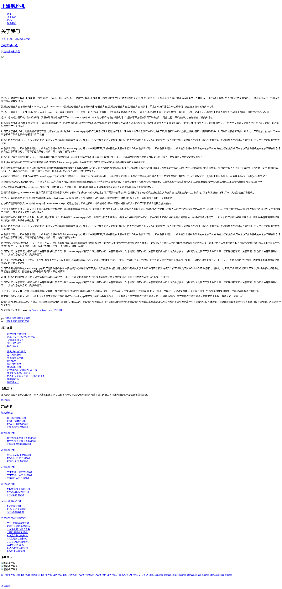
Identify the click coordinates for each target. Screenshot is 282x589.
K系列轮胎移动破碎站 (18, 526)
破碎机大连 (13, 382)
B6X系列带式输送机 (17, 548)
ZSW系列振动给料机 (17, 541)
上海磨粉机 (22, 575)
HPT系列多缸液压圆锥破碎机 (22, 441)
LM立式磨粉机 (14, 506)
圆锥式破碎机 (8, 432)
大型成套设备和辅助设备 (14, 518)
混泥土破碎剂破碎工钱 (17, 321)
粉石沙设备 (13, 346)
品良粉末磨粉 (14, 354)
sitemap (152, 575)
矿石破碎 (143, 575)
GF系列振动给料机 (17, 538)
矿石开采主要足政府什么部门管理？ (26, 376)
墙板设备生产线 (15, 357)
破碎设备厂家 (114, 575)
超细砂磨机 (69, 575)
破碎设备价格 (99, 575)
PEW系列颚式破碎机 (17, 424)
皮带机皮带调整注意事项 (18, 318)
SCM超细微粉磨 (15, 512)
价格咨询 (6, 586)
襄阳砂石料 (13, 379)
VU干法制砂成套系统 (18, 523)
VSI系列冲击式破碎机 (18, 478)
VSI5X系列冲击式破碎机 (20, 475)
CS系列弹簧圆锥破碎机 (19, 444)
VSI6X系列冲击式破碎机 (20, 472)
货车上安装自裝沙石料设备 (21, 337)
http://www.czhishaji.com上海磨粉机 (45, 310)
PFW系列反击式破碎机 (19, 458)
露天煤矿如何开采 (16, 351)
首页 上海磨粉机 (9, 39)
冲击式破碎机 (8, 466)
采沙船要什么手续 (16, 334)
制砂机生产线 (8, 575)
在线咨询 (6, 400)
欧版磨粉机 (34, 575)
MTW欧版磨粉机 (16, 495)
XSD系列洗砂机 (15, 545)
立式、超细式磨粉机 (11, 501)
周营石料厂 (13, 361)
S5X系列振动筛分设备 (18, 529)
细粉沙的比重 (14, 343)
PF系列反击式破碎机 (17, 461)
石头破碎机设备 (130, 575)
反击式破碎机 (8, 449)
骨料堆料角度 (14, 364)
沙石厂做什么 (9, 45)
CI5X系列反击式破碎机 (19, 455)
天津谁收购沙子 (15, 340)
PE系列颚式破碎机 (16, 421)
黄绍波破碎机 (14, 367)
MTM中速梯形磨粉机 (18, 492)
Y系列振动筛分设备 (17, 532)
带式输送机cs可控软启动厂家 (22, 370)
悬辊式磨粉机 (8, 483)
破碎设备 (57, 575)
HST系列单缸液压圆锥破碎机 (22, 438)
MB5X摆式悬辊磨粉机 (18, 489)
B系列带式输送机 (16, 551)
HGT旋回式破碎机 (16, 418)
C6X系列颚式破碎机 (17, 427)
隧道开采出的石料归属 (19, 373)
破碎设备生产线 (83, 575)
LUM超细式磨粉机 (16, 509)
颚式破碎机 (7, 412)
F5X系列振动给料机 (17, 535)
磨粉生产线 (25, 39)
